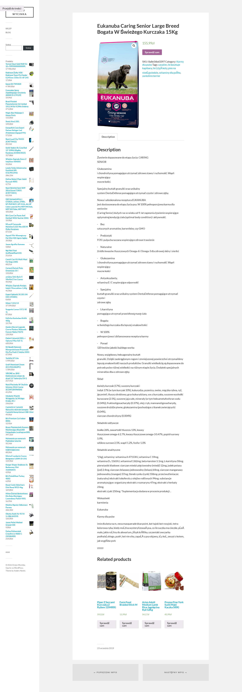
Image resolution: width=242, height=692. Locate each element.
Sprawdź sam (152, 52)
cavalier (162, 64)
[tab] (108, 136)
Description (108, 136)
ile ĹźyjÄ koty (160, 68)
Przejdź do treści (12, 8)
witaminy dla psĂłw (169, 72)
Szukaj (8, 45)
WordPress (18, 568)
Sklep (9, 28)
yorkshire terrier (151, 75)
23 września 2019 (105, 648)
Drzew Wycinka (19, 12)
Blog (8, 32)
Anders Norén (19, 571)
